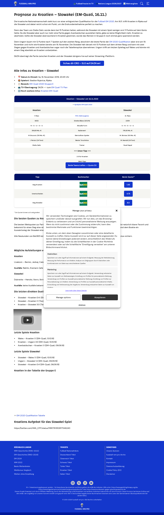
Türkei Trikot (65, 466)
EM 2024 (18, 458)
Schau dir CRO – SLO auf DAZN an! (82, 63)
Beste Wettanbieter (22, 466)
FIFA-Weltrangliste (82, 116)
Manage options (63, 297)
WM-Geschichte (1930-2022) (26, 451)
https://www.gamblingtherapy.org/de (124, 487)
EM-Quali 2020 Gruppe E (41, 84)
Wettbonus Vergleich (22, 470)
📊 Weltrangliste (130, 3)
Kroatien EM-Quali (49, 91)
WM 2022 (18, 462)
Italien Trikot (65, 474)
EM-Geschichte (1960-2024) (26, 455)
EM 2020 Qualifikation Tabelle (31, 415)
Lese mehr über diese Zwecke (76, 291)
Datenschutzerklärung (115, 466)
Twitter (79, 483)
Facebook (85, 483)
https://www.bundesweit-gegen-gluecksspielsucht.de (106, 489)
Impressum (111, 462)
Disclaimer (110, 474)
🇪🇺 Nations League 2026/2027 (108, 3)
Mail (91, 483)
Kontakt (109, 458)
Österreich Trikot (67, 458)
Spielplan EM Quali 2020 (83, 105)
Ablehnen (82, 305)
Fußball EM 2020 (106, 21)
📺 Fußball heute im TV (84, 3)
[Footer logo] (82, 506)
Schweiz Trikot (66, 462)
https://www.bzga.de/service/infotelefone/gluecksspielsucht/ (60, 489)
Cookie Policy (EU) (113, 470)
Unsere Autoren (112, 451)
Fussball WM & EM (27, 3)
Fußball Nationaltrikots (69, 451)
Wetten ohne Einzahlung (24, 474)
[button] (116, 210)
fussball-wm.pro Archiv (116, 455)
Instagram (73, 483)
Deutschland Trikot (68, 455)
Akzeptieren (99, 297)
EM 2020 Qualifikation (119, 41)
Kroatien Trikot (66, 470)
